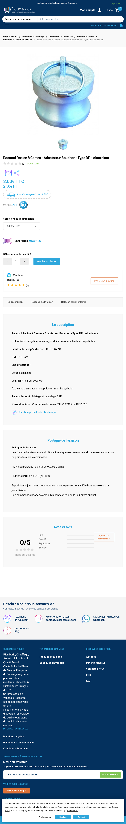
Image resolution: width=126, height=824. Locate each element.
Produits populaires (51, 656)
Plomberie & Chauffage (33, 37)
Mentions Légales (13, 736)
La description (15, 302)
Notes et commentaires (73, 302)
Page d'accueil (10, 37)
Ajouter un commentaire (104, 537)
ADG (14, 204)
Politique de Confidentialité (18, 742)
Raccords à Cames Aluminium (17, 40)
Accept (81, 817)
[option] (63, 144)
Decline (63, 817)
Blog (88, 675)
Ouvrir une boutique (16, 790)
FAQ (16, 631)
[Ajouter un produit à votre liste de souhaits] (8, 173)
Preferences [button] (72, 810)
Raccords (68, 37)
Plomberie (54, 37)
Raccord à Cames (85, 37)
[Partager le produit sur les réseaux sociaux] (16, 173)
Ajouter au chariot (47, 261)
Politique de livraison (42, 302)
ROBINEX (13, 280)
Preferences (45, 817)
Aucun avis (33, 163)
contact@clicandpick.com (61, 619)
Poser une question (104, 281)
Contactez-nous (95, 668)
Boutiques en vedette (52, 663)
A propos (116, 3)
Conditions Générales (15, 748)
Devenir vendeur (95, 663)
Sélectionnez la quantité (17, 254)
